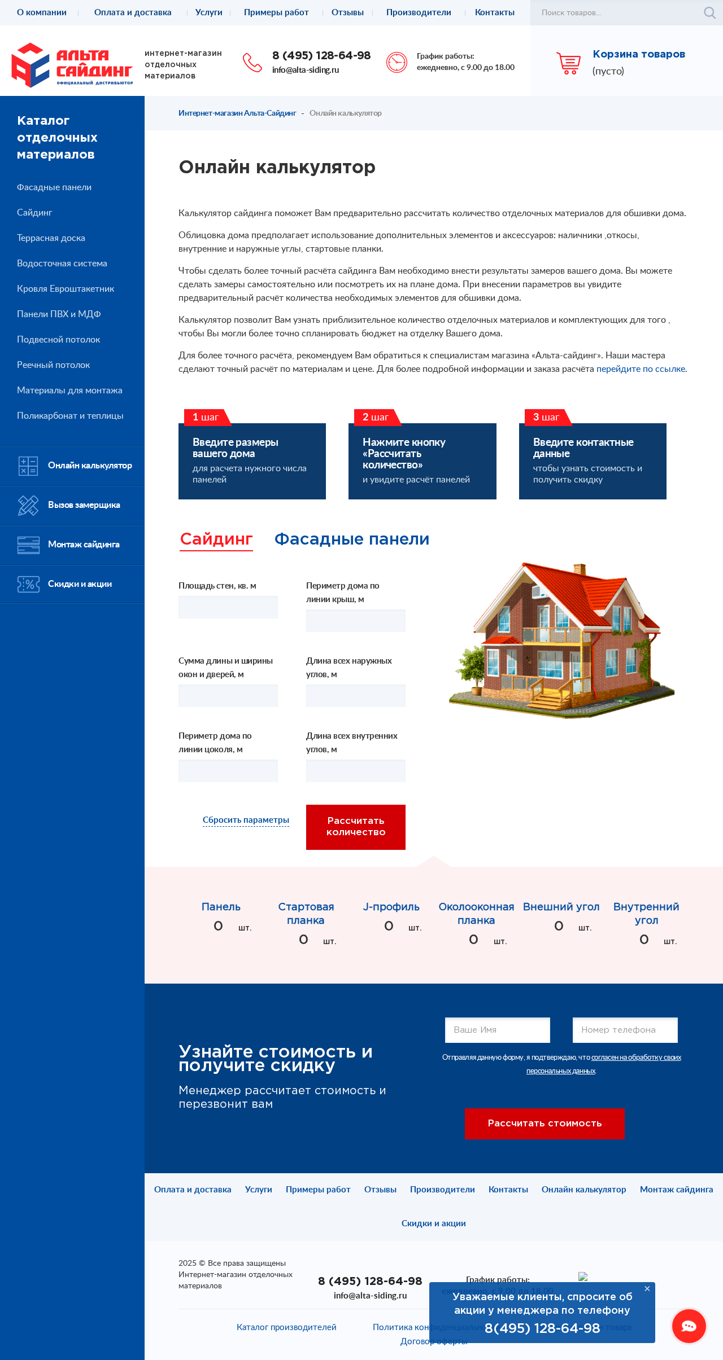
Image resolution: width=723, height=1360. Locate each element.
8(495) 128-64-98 (542, 1329)
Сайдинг (216, 540)
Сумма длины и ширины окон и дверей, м (225, 668)
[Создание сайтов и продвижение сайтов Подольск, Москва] (582, 1276)
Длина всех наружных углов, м (348, 668)
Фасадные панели (352, 540)
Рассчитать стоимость (544, 1124)
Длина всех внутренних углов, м (352, 743)
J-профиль (391, 907)
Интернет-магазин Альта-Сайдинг (237, 113)
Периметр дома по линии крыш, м (343, 593)
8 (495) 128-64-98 (321, 56)
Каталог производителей (287, 1327)
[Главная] (72, 64)
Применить (710, 13)
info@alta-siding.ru (305, 70)
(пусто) (608, 72)
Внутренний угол (646, 914)
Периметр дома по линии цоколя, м (215, 743)
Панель (221, 907)
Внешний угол (561, 907)
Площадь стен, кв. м (217, 586)
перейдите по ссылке (640, 369)
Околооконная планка (476, 914)
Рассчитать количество (356, 827)
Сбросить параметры (246, 820)
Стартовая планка (306, 914)
